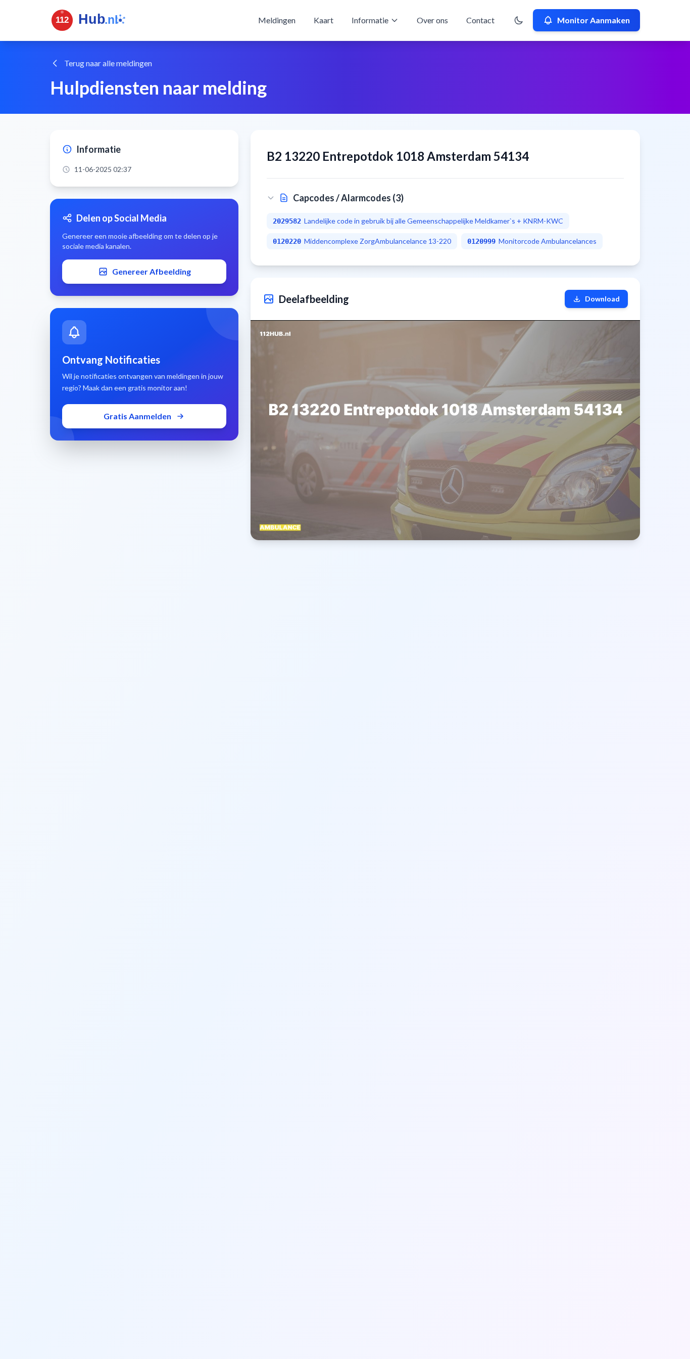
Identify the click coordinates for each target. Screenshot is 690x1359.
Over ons (432, 20)
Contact (480, 20)
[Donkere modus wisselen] (519, 20)
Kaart (323, 20)
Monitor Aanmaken (593, 20)
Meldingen (276, 20)
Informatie (370, 20)
